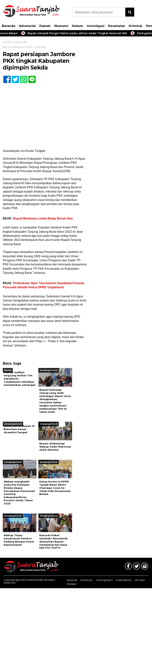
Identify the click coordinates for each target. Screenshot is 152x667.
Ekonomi (61, 26)
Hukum (77, 26)
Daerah (45, 26)
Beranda (8, 26)
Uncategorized (19, 42)
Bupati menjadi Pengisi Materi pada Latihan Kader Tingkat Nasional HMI (71, 33)
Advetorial (27, 26)
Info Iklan (140, 580)
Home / (7, 42)
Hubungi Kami (104, 580)
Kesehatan (116, 26)
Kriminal (135, 26)
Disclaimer (86, 580)
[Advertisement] (120, 66)
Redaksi (71, 584)
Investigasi (95, 26)
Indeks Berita (123, 580)
